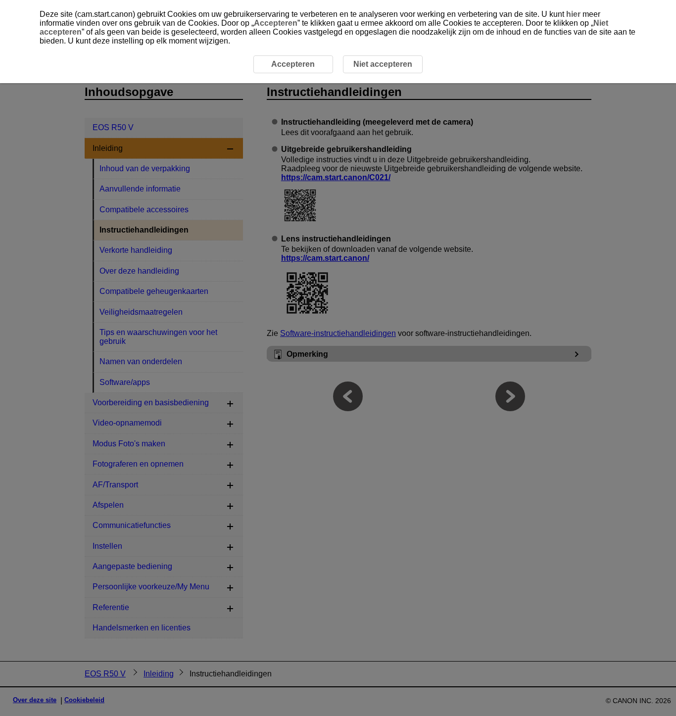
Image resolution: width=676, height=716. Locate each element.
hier (573, 14)
